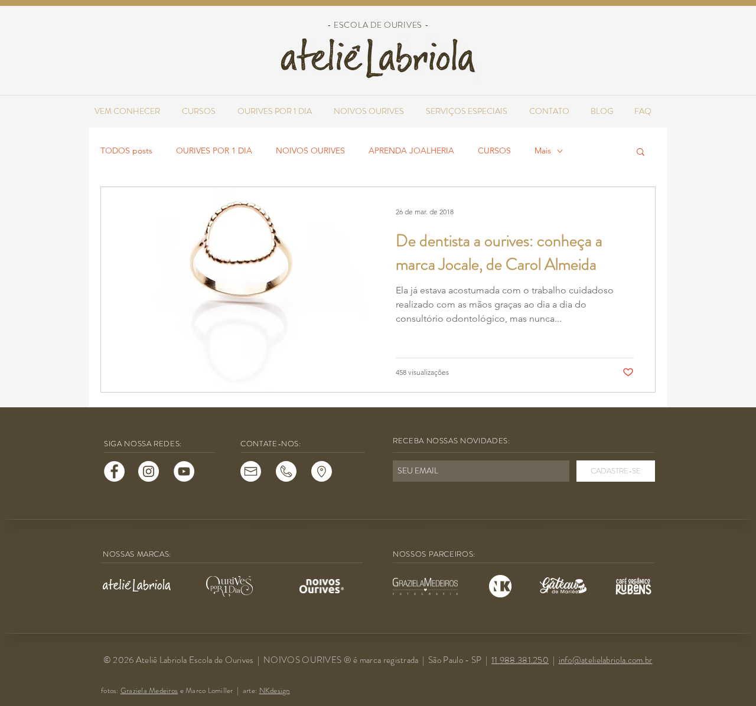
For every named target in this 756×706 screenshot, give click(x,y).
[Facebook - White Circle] (114, 471)
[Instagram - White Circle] (148, 471)
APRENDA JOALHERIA (411, 150)
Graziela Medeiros (149, 690)
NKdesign (274, 690)
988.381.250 (524, 659)
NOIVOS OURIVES (310, 150)
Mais (543, 150)
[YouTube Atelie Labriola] (184, 471)
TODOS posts (126, 150)
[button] (640, 152)
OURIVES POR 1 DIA (214, 150)
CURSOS (494, 150)
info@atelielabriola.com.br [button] (606, 659)
